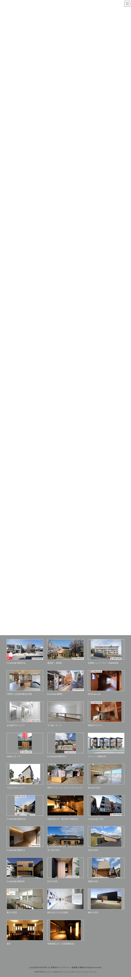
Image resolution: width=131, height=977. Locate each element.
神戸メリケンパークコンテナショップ (64, 787)
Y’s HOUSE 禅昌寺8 (15, 881)
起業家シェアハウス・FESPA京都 (103, 663)
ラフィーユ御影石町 (97, 756)
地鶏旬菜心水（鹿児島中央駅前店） (63, 819)
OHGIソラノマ (13, 756)
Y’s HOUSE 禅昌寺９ (16, 850)
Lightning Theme (65, 972)
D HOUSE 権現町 (55, 694)
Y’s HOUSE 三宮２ (96, 819)
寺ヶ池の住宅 (53, 850)
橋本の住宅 (93, 912)
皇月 (9, 943)
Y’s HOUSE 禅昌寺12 (16, 663)
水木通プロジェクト (16, 725)
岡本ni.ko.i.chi (94, 694)
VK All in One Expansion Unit (85, 972)
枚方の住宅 (52, 881)
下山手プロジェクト (16, 787)
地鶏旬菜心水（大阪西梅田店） (61, 943)
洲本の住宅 (93, 850)
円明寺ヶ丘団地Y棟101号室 (19, 694)
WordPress (49, 972)
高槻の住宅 (93, 881)
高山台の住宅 (94, 787)
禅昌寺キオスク (95, 725)
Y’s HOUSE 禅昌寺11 (56, 756)
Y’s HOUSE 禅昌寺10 (16, 819)
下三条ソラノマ (54, 725)
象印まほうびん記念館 (57, 912)
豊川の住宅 (12, 912)
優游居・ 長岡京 (54, 663)
